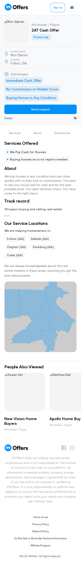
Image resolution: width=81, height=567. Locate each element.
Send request (40, 109)
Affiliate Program (40, 545)
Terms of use (40, 517)
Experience (62, 133)
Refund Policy (40, 531)
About (37, 133)
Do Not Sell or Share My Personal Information (40, 538)
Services (15, 133)
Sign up (57, 7)
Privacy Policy (40, 524)
